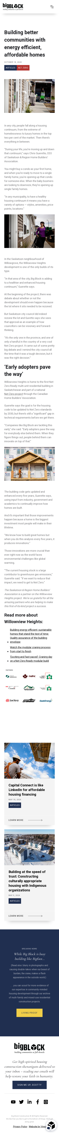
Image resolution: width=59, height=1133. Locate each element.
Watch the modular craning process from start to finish (30, 649)
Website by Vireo (37, 1126)
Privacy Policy (20, 1126)
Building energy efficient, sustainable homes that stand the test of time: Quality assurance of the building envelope (31, 635)
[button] (52, 7)
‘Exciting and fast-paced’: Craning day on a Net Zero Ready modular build (31, 658)
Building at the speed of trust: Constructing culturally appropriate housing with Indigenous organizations (27, 881)
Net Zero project (13, 393)
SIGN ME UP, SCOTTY (29, 1085)
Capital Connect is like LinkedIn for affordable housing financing (27, 789)
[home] (13, 6)
